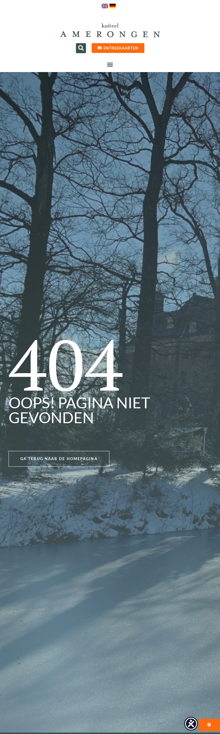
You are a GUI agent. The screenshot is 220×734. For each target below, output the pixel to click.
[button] (81, 48)
